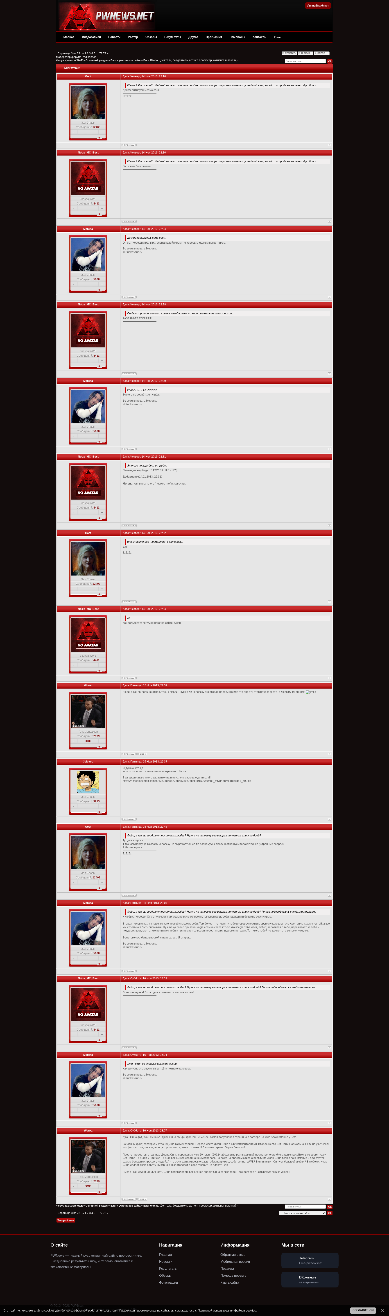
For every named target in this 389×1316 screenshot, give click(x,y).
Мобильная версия (235, 1261)
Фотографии (168, 1282)
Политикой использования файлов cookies (227, 1310)
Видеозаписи (91, 37)
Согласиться (363, 1310)
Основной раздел (97, 60)
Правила (227, 1268)
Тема (277, 37)
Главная (69, 37)
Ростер (133, 37)
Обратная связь (232, 1254)
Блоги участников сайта (125, 60)
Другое (193, 37)
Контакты (259, 37)
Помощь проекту (233, 1275)
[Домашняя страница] (142, 754)
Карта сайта (229, 1282)
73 (104, 53)
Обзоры (151, 37)
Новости (114, 37)
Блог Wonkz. (151, 60)
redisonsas (89, 57)
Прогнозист (214, 37)
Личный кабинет (318, 5)
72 (100, 53)
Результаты (172, 37)
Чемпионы (237, 37)
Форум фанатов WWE (69, 60)
